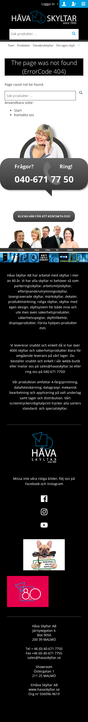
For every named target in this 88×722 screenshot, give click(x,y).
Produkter (23, 45)
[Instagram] (44, 514)
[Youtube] (44, 527)
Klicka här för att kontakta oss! (44, 216)
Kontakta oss (24, 115)
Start (11, 45)
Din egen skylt (65, 45)
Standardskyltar (43, 45)
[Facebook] (44, 501)
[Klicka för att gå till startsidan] (27, 602)
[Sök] (79, 95)
